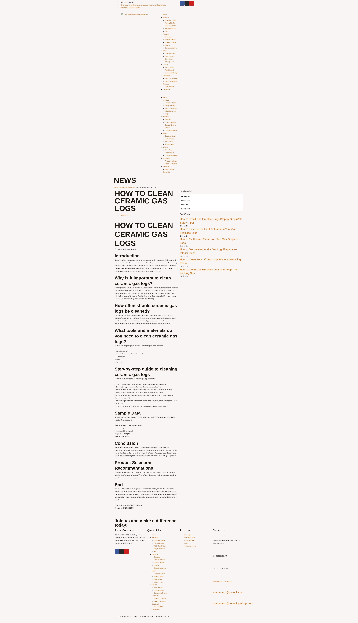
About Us (166, 17)
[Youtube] (191, 3)
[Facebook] (182, 3)
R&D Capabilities (170, 26)
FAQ (166, 31)
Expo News (169, 59)
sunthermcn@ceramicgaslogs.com (233, 603)
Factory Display (170, 23)
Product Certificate (171, 78)
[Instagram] (187, 3)
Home (165, 14)
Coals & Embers (170, 42)
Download (166, 84)
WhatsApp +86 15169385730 (222, 581)
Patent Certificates (171, 81)
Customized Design (171, 73)
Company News (170, 53)
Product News (169, 56)
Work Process (169, 67)
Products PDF (169, 86)
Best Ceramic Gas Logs (127, 187)
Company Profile (170, 20)
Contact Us (166, 89)
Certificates (166, 75)
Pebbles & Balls (170, 39)
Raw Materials (169, 70)
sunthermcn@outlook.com (228, 592)
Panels (167, 45)
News (165, 50)
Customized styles (171, 48)
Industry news (169, 62)
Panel (186, 543)
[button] (200, 94)
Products (166, 34)
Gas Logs (168, 37)
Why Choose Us (170, 28)
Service (165, 64)
